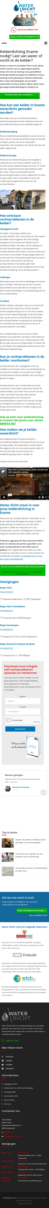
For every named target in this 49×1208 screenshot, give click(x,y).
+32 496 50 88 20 (25, 1172)
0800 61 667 (12, 1040)
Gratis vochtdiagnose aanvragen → (31, 910)
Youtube (9, 1064)
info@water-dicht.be (13, 1136)
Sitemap (31, 1198)
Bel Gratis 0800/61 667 (28, 29)
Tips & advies (9, 1100)
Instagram (10, 1068)
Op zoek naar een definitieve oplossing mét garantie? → (22, 570)
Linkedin (9, 1061)
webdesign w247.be (24, 1203)
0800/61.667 (8, 423)
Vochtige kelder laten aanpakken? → (20, 96)
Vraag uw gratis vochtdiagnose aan (24, 37)
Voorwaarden (22, 1198)
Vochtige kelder (10, 1092)
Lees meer (14, 782)
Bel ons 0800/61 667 (38, 915)
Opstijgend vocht (10, 1084)
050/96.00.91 (7, 610)
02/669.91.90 (7, 648)
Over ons (7, 1104)
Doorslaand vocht (11, 1096)
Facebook (9, 1057)
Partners (30, 1201)
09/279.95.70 (7, 592)
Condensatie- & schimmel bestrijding (18, 1088)
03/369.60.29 (7, 629)
